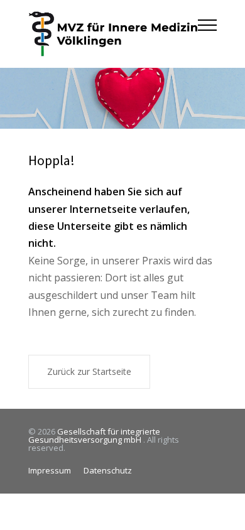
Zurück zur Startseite (89, 371)
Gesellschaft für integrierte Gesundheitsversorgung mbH (94, 435)
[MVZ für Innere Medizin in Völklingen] (113, 34)
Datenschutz (108, 470)
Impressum (49, 470)
